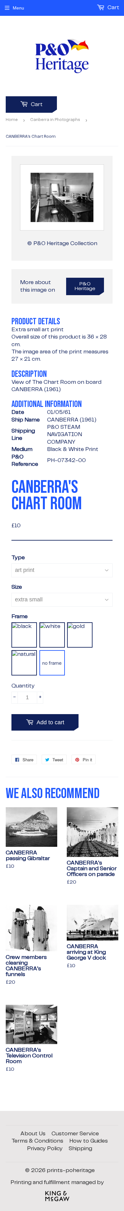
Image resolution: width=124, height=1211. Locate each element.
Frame (19, 616)
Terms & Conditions (37, 1141)
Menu (18, 7)
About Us (32, 1134)
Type (18, 558)
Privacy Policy (45, 1148)
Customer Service (75, 1134)
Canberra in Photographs (55, 120)
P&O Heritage (85, 286)
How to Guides (88, 1141)
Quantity (23, 686)
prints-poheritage (71, 1170)
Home (12, 120)
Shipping (80, 1148)
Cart (36, 104)
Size (16, 587)
